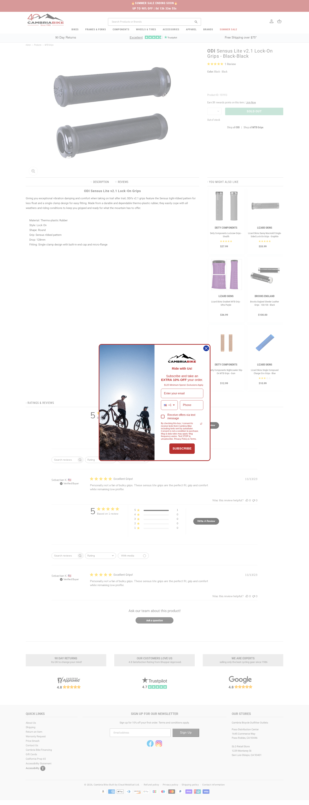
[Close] (206, 348)
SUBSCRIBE (182, 448)
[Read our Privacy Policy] (201, 424)
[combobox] (169, 405)
